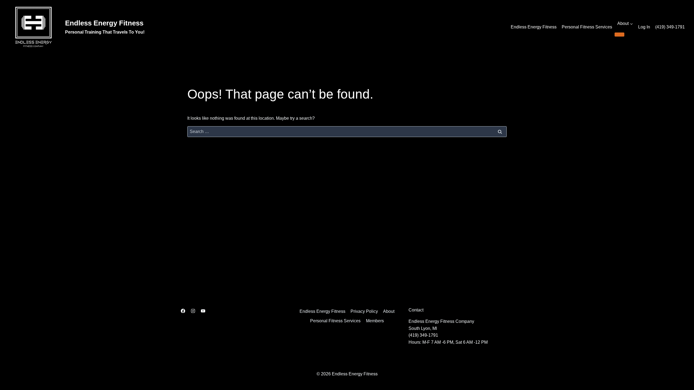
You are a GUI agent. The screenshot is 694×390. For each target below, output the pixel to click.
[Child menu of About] (619, 34)
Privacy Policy (364, 311)
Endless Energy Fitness (534, 27)
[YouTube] (203, 311)
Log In (644, 27)
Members (375, 320)
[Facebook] (183, 311)
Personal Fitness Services (587, 27)
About (388, 311)
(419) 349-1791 (670, 27)
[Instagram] (193, 311)
